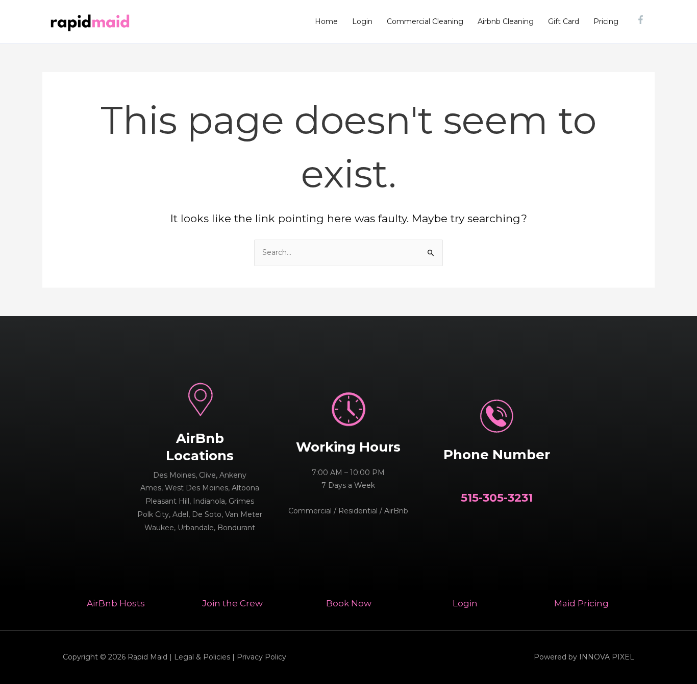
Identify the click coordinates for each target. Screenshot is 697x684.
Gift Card (563, 21)
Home (326, 21)
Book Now (348, 603)
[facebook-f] (642, 19)
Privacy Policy (261, 657)
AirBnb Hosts (116, 603)
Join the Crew (232, 603)
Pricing (605, 21)
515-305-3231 (497, 498)
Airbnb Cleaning (506, 21)
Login (362, 21)
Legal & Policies (202, 657)
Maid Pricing (581, 603)
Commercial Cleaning (425, 21)
